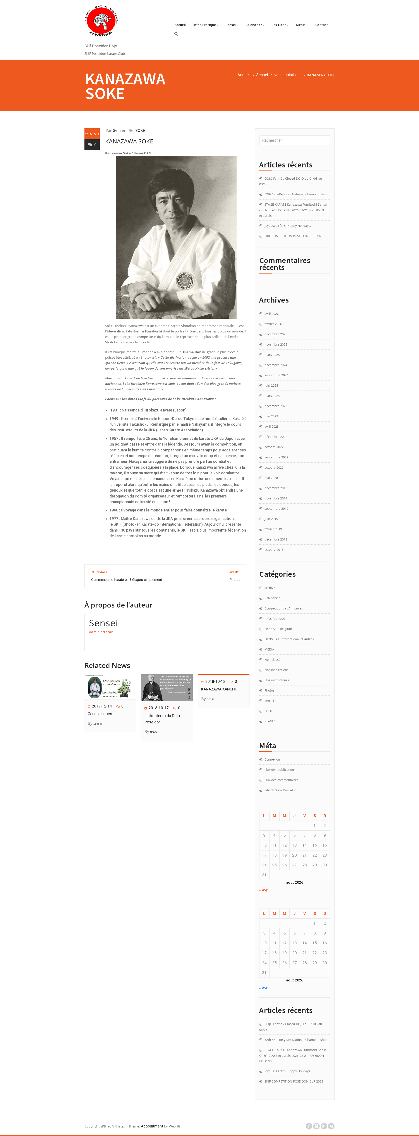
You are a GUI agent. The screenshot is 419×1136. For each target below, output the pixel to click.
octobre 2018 (273, 549)
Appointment (151, 1126)
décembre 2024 (275, 365)
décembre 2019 (275, 488)
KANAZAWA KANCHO (219, 689)
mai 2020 (271, 478)
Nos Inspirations (288, 75)
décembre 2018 (275, 539)
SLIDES (269, 711)
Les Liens (279, 25)
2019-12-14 (102, 706)
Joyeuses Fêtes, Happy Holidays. (287, 226)
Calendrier (254, 25)
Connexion (272, 759)
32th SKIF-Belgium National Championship (295, 194)
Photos (269, 690)
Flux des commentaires (281, 780)
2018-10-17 (159, 708)
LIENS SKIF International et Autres (289, 639)
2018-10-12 (215, 681)
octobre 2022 (273, 447)
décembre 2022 (275, 437)
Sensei (231, 25)
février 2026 (273, 324)
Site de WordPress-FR (280, 790)
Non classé (272, 660)
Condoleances (100, 714)
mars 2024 (272, 396)
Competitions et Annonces (283, 608)
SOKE (140, 130)
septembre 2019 (276, 508)
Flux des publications (279, 770)
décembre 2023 (275, 406)
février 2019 (273, 529)
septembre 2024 (276, 375)
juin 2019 (271, 519)
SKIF (118, 524)
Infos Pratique (204, 25)
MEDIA (269, 649)
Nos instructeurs (276, 680)
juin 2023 (271, 416)
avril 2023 (271, 426)
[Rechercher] (176, 34)
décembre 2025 (275, 334)
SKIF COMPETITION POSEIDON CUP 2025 (293, 236)
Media (301, 25)
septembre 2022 (276, 457)
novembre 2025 (275, 344)
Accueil (180, 25)
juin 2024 (271, 385)
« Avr (263, 890)
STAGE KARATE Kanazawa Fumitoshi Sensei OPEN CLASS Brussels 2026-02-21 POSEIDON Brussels (293, 210)
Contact (321, 25)
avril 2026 (271, 314)
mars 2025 (272, 355)
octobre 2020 (273, 467)
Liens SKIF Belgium (278, 629)
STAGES (270, 721)
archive (269, 588)
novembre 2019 (275, 498)
